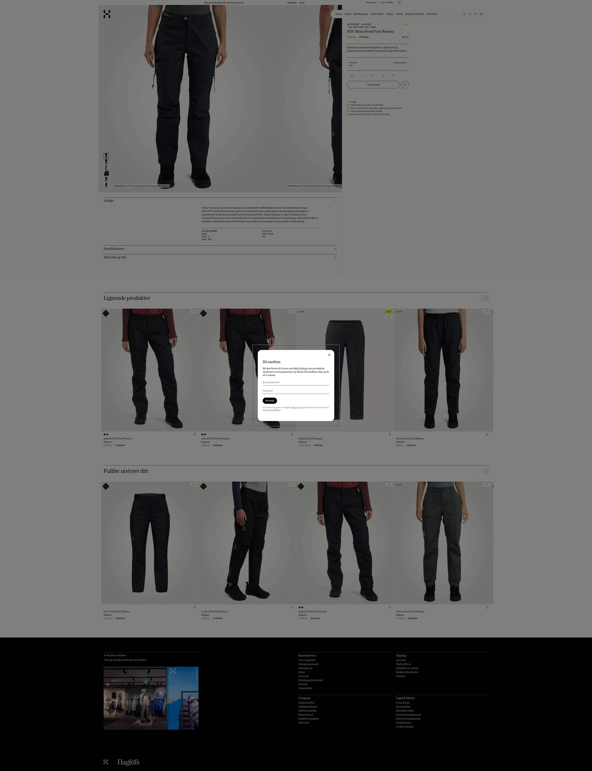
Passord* (268, 390)
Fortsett (269, 400)
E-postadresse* (271, 382)
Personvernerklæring (271, 410)
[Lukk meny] (329, 354)
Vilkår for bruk (297, 407)
